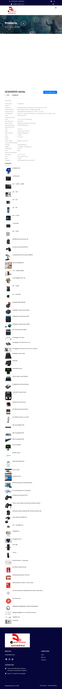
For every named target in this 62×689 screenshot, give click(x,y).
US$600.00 (15, 95)
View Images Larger (50, 92)
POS (8, 95)
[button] (7, 63)
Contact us (43, 659)
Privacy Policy (43, 685)
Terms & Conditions (52, 685)
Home (6, 27)
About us (43, 657)
